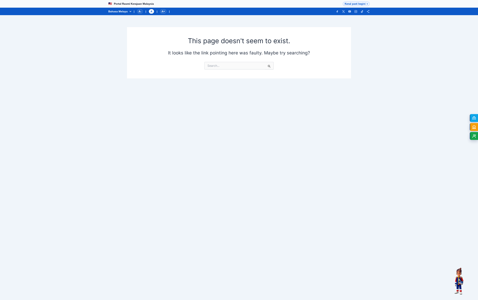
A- (140, 11)
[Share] (368, 11)
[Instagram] (355, 11)
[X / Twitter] (343, 11)
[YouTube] (349, 11)
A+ (163, 11)
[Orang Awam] (474, 118)
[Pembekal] (474, 127)
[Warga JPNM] (474, 136)
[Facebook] (337, 11)
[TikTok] (362, 11)
